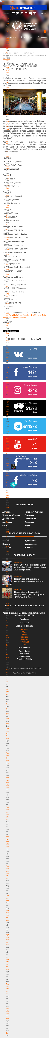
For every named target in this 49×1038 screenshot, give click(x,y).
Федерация (9, 367)
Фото (7, 718)
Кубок (7, 382)
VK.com (24, 632)
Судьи (8, 348)
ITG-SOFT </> (31, 673)
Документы (9, 97)
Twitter (24, 634)
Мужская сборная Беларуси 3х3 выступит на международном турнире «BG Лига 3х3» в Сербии (29, 594)
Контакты (8, 82)
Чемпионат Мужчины (34, 512)
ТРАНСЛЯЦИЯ (24, 7)
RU (42, 14)
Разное (8, 407)
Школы (8, 264)
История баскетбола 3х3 (9, 657)
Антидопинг (42, 37)
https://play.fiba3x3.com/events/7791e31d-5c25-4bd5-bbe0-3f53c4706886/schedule (24, 316)
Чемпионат (9, 377)
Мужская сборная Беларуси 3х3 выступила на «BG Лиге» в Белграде (28, 580)
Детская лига (26, 37)
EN (45, 14)
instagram (34, 13)
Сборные (8, 372)
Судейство (9, 333)
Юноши (8, 704)
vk (17, 13)
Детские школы (9, 518)
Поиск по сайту (13, 13)
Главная (8, 19)
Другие (8, 723)
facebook (22, 13)
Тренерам (9, 225)
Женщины (9, 561)
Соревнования (31, 544)
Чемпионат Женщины (11, 515)
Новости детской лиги (8, 691)
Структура (9, 48)
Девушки (8, 709)
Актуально (11, 37)
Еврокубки (9, 402)
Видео (27, 525)
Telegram (24, 639)
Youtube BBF (24, 642)
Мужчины (8, 527)
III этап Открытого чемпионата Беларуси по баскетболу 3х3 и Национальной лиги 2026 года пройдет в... (30, 567)
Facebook (24, 629)
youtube (30, 13)
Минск (8, 269)
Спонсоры (29, 522)
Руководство (30, 540)
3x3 (7, 620)
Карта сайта (7, 547)
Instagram (24, 637)
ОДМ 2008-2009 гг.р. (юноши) (8, 939)
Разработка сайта (19, 673)
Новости (8, 353)
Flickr (24, 644)
